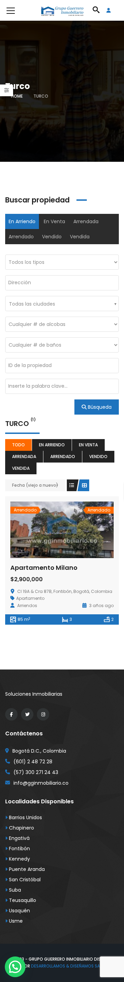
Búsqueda (99, 407)
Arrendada (86, 221)
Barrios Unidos (25, 817)
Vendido (52, 236)
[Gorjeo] (27, 714)
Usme (15, 920)
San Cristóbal (24, 879)
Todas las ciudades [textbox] (32, 303)
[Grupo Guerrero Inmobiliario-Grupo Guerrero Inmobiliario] (62, 10)
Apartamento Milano (44, 567)
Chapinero (21, 827)
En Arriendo (22, 221)
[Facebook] (11, 714)
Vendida (80, 236)
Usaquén (19, 910)
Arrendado (21, 236)
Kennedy (19, 858)
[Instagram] (43, 714)
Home (17, 96)
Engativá (19, 838)
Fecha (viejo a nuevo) (35, 485)
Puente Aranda (26, 869)
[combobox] (62, 303)
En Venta (54, 221)
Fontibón (19, 848)
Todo (18, 445)
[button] (15, 966)
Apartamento (30, 598)
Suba (14, 889)
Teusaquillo (22, 900)
